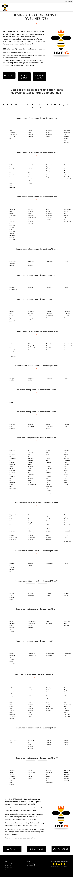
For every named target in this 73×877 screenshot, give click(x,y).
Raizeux (12, 653)
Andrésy (48, 132)
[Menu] (69, 7)
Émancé (48, 287)
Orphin (11, 599)
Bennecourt (31, 167)
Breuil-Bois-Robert (11, 183)
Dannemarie (49, 261)
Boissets (12, 175)
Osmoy (66, 595)
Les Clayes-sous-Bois (49, 485)
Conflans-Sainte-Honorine (12, 233)
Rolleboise (49, 655)
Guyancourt (13, 356)
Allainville (12, 132)
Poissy (11, 625)
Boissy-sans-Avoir (48, 173)
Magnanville (13, 515)
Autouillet (30, 136)
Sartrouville (49, 708)
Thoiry (66, 740)
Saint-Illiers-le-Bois (12, 700)
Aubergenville (13, 134)
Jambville (12, 424)
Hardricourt (13, 378)
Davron (66, 261)
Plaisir (48, 621)
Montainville (49, 533)
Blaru (65, 171)
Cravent (48, 219)
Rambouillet (31, 653)
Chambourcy (68, 209)
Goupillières (13, 352)
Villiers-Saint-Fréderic (12, 782)
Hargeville (31, 378)
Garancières (13, 350)
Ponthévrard (31, 623)
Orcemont (30, 593)
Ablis (11, 130)
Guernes (30, 350)
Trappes (48, 744)
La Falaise (12, 454)
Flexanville (67, 311)
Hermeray (67, 378)
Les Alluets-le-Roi (12, 476)
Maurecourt (13, 527)
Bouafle (30, 179)
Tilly (11, 742)
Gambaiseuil (68, 344)
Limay (11, 486)
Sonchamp (67, 716)
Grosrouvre (13, 354)
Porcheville (49, 623)
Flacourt (48, 311)
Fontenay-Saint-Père (31, 320)
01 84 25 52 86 (68, 1)
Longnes (66, 484)
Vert (29, 774)
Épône (66, 287)
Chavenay (31, 215)
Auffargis (30, 134)
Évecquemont (13, 289)
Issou (11, 402)
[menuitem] (69, 7)
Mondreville (31, 533)
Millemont (30, 531)
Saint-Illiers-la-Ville (66, 694)
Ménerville (67, 525)
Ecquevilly (12, 287)
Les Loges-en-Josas (12, 482)
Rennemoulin (50, 653)
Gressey (66, 348)
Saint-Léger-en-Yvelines (49, 698)
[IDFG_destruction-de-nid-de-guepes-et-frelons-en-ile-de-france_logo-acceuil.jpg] (4, 7)
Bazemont (49, 165)
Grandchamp (50, 348)
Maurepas (31, 527)
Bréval (29, 181)
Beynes (48, 167)
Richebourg (67, 653)
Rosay (66, 655)
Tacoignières (13, 740)
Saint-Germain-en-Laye (30, 698)
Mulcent (48, 539)
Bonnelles (67, 177)
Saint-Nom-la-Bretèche (48, 704)
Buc (65, 181)
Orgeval (66, 593)
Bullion (30, 183)
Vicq (47, 774)
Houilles (30, 380)
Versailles (12, 774)
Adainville (49, 130)
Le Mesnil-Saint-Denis (12, 466)
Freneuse (67, 318)
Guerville (48, 350)
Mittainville (67, 531)
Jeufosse (30, 424)
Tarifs (16, 63)
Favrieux (12, 311)
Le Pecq (30, 464)
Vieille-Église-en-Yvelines (67, 774)
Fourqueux (49, 318)
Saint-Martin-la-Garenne (30, 708)
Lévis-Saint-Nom (66, 480)
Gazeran (48, 346)
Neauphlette (49, 563)
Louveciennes (32, 484)
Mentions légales (10, 866)
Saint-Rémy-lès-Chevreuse (13, 714)
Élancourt (30, 287)
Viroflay (30, 778)
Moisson (12, 535)
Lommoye (49, 493)
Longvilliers (13, 489)
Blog (6, 870)
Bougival (48, 177)
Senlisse (12, 718)
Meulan (48, 527)
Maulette (66, 523)
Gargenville (31, 346)
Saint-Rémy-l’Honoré (66, 708)
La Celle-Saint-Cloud (66, 452)
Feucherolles (31, 311)
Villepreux (31, 776)
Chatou (66, 211)
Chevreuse (49, 215)
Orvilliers (48, 595)
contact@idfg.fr (31, 864)
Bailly (11, 165)
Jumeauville (31, 426)
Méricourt (30, 529)
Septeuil (30, 716)
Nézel (66, 563)
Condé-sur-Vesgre (66, 217)
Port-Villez (67, 625)
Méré (11, 529)
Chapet (30, 213)
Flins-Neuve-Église (12, 316)
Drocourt (12, 265)
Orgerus (48, 593)
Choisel (66, 213)
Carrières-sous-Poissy (12, 211)
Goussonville (31, 348)
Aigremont (67, 130)
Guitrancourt (68, 350)
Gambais (48, 344)
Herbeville (49, 378)
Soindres (48, 710)
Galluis (30, 344)
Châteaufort (49, 213)
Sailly (11, 688)
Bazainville (31, 165)
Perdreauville (32, 621)
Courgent (30, 223)
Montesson (31, 535)
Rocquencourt (32, 655)
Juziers (48, 428)
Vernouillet (67, 770)
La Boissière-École (31, 452)
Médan (48, 525)
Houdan (12, 380)
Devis (7, 825)
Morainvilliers (13, 539)
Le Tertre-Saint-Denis (30, 468)
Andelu (30, 132)
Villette (48, 776)
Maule (48, 523)
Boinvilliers (49, 169)
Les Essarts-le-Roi (66, 474)
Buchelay (12, 187)
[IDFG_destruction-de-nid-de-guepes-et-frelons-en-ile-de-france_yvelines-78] (60, 43)
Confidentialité (9, 868)
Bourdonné (67, 179)
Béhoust (12, 167)
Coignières (49, 217)
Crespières (67, 221)
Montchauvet (13, 537)
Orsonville (31, 595)
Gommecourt (68, 346)
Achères (30, 130)
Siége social (8, 864)
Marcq (29, 521)
